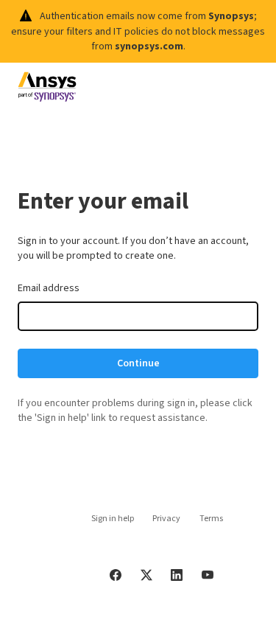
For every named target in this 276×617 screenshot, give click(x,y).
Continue (138, 363)
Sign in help (112, 518)
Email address (48, 288)
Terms (211, 518)
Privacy (166, 518)
